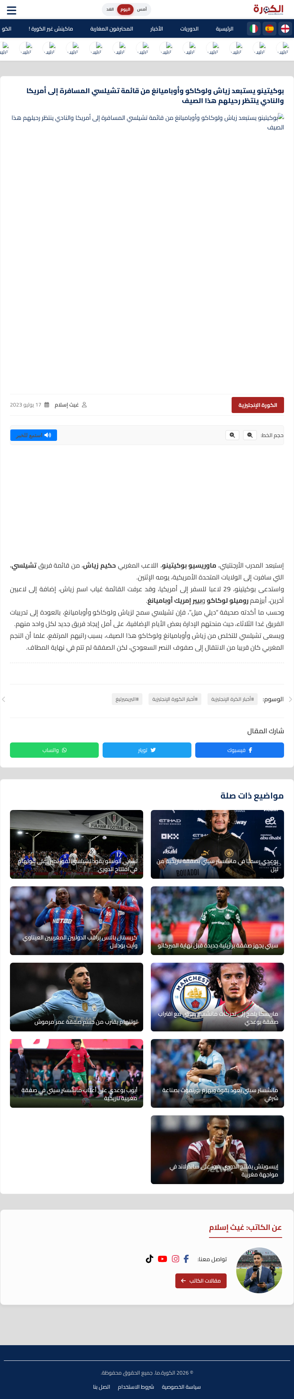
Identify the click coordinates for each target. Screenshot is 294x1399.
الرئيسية (225, 29)
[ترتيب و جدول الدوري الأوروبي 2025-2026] (119, 49)
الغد (110, 9)
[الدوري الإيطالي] (254, 28)
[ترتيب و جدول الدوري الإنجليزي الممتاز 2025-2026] (189, 49)
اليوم (125, 9)
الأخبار (156, 29)
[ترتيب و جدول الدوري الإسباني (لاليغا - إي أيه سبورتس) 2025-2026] (259, 49)
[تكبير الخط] (232, 435)
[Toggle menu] (13, 9)
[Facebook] (186, 1259)
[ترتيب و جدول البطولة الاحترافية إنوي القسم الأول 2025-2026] (282, 49)
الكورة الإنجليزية (257, 405)
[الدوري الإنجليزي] (285, 28)
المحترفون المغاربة (111, 29)
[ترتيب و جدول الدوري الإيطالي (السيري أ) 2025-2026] (235, 49)
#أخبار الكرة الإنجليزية (232, 699)
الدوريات (189, 29)
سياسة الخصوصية (181, 1387)
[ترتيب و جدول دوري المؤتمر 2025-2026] (95, 49)
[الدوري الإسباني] (269, 28)
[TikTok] (149, 1259)
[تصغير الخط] (250, 435)
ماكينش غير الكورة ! (51, 29)
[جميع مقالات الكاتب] (259, 1270)
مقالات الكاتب (205, 1281)
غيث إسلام (67, 405)
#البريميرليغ (127, 699)
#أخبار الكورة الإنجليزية (175, 699)
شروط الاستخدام (136, 1387)
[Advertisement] (147, 506)
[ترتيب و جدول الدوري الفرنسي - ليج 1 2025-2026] (212, 49)
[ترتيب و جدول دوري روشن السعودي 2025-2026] (72, 49)
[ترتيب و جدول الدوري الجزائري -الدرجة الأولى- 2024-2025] (49, 49)
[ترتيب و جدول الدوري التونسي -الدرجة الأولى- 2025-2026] (25, 49)
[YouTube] (162, 1259)
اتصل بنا (101, 1387)
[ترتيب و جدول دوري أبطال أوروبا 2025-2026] (142, 49)
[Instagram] (175, 1259)
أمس (142, 9)
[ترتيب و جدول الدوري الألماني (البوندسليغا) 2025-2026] (165, 49)
